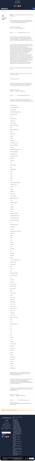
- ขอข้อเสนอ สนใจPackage (17, 432)
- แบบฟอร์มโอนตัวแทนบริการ (17, 433)
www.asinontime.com (6, 423)
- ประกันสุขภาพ (15, 420)
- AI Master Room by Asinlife (17, 448)
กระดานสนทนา (4, 11)
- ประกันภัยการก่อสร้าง (16, 425)
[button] (32, 8)
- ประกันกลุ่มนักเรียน (16, 424)
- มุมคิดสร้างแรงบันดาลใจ (17, 428)
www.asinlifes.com (6, 422)
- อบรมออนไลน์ (15, 419)
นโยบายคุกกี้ (5, 459)
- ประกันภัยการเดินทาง (16, 426)
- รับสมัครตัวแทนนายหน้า (17, 427)
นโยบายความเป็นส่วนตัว (20, 458)
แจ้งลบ (11, 18)
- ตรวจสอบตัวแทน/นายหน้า (17, 431)
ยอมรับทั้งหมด (31, 458)
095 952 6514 (7, 428)
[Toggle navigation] (34, 9)
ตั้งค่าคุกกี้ (26, 458)
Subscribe (3, 434)
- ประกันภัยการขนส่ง (16, 423)
